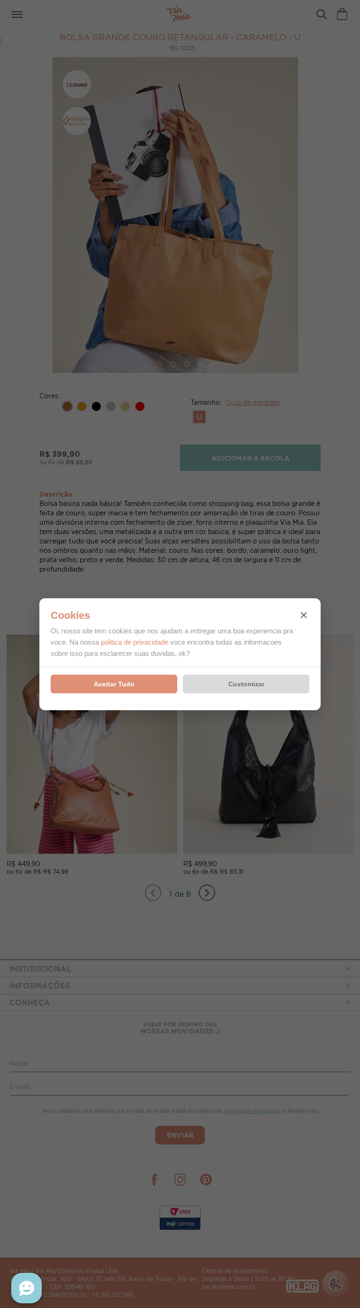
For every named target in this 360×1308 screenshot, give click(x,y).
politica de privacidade (134, 642)
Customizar (246, 684)
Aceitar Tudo (114, 684)
